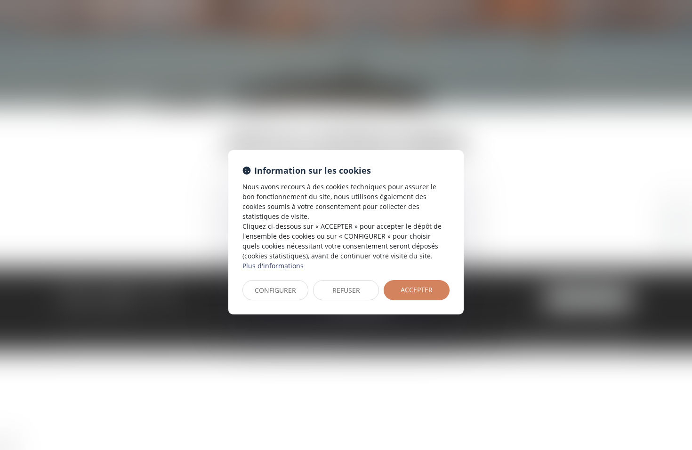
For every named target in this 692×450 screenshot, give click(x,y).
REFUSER (346, 290)
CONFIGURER (275, 290)
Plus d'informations (273, 265)
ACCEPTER (417, 289)
